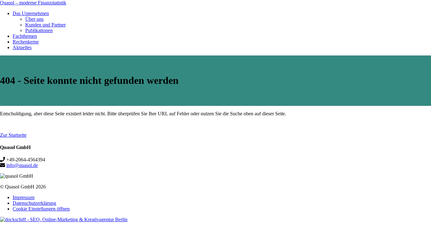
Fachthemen (25, 36)
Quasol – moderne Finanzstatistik (33, 2)
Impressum (23, 197)
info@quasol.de (22, 165)
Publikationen (39, 30)
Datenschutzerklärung (34, 203)
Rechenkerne (26, 41)
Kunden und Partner (45, 24)
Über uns (34, 19)
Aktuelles (22, 47)
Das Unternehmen (31, 13)
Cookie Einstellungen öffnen (41, 208)
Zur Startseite (13, 135)
